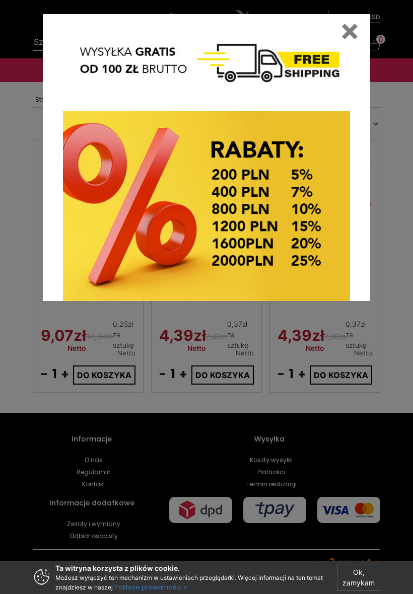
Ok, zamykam (358, 577)
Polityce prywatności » (150, 587)
